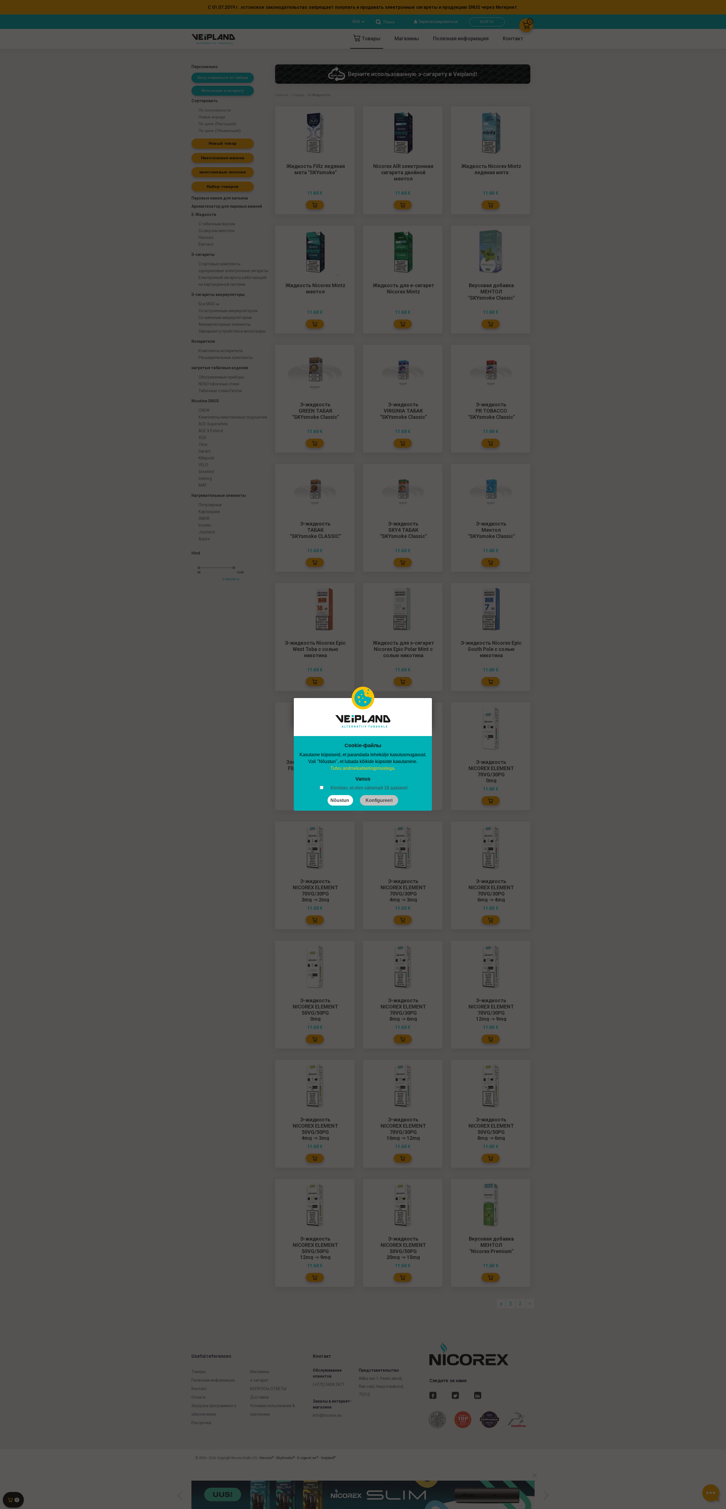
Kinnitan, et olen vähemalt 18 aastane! (369, 787)
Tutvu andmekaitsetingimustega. (362, 768)
